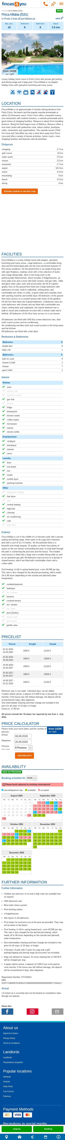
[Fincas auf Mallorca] (14, 4)
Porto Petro (8, 1086)
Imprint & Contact (10, 1033)
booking (48, 1129)
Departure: (6, 740)
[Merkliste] (53, 4)
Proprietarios (8, 1062)
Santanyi (7, 1077)
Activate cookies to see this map (19, 191)
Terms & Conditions (11, 1043)
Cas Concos (8, 1091)
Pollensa (7, 1096)
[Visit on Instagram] (32, 1011)
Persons (6, 747)
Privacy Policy (9, 1038)
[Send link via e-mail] (57, 1011)
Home (4, 11)
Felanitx (6, 1082)
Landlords (7, 1057)
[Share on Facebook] (7, 1011)
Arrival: (5, 735)
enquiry (17, 1129)
